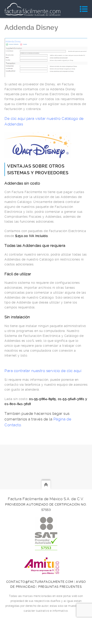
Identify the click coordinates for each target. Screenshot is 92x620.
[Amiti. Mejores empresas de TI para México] (46, 572)
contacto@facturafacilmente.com (39, 581)
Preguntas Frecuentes (60, 586)
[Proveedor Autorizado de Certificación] (46, 548)
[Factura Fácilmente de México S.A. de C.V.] (32, 9)
